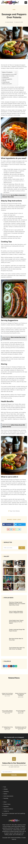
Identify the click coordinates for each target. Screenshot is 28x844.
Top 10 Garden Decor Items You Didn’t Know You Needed (17, 648)
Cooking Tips (6, 77)
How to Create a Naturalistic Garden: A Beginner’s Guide (16, 612)
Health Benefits (6, 82)
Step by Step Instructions (8, 75)
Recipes (18, 511)
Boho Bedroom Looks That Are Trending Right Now (20, 727)
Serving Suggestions (7, 79)
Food (14, 9)
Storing (4, 80)
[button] (8, 524)
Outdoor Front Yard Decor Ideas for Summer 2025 (7, 694)
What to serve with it (7, 83)
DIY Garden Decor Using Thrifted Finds (7, 727)
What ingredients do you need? (10, 74)
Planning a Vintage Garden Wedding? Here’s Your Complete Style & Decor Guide (17, 604)
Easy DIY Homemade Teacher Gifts (20, 711)
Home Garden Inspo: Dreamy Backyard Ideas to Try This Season (16, 622)
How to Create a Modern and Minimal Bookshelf (7, 711)
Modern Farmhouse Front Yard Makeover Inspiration (20, 694)
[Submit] (21, 547)
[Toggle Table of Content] (15, 72)
